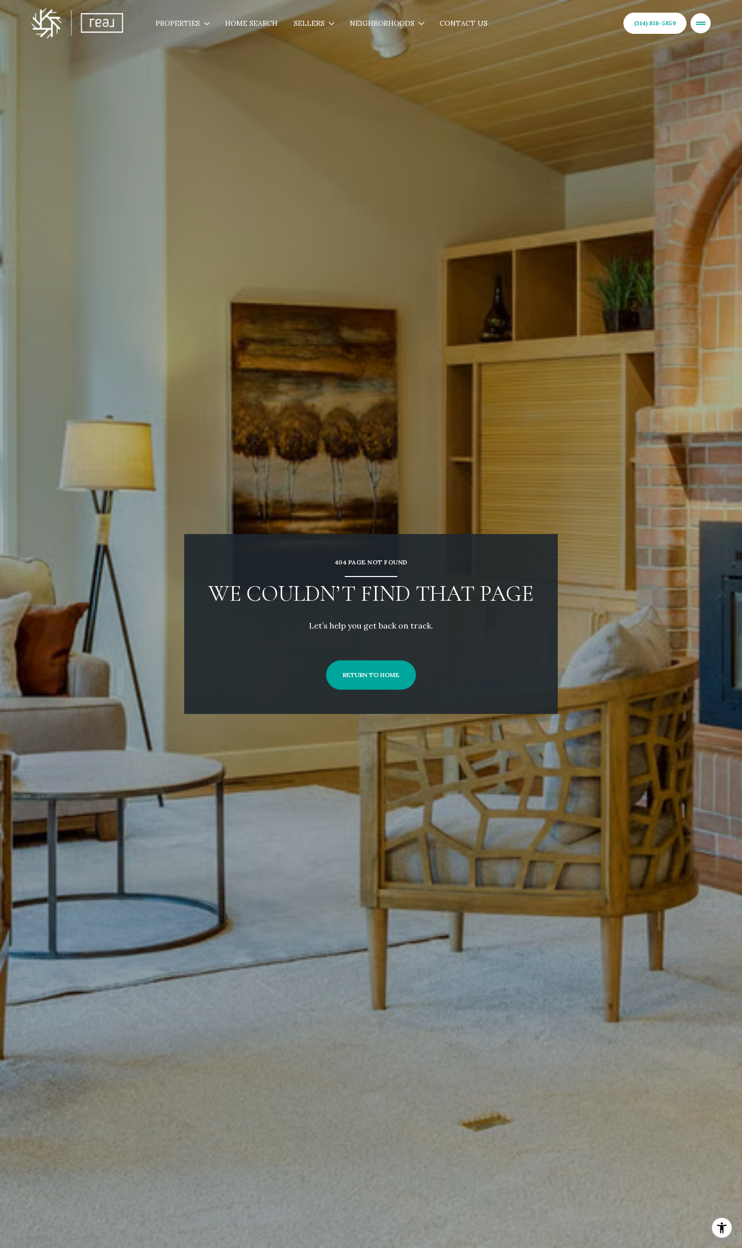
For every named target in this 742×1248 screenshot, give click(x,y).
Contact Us (464, 23)
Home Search (251, 23)
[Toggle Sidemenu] (701, 23)
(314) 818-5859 (655, 23)
